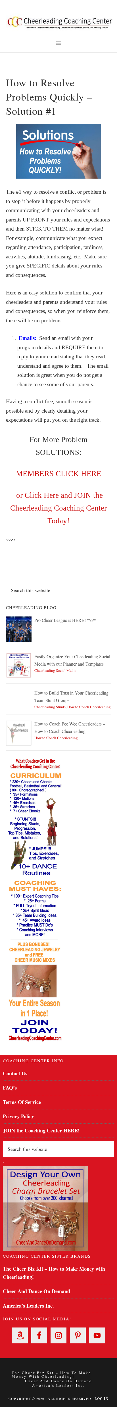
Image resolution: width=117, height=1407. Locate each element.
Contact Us (15, 1073)
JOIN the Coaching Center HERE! (41, 1130)
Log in (101, 1398)
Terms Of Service (22, 1102)
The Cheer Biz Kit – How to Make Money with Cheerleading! (51, 1374)
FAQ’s (10, 1087)
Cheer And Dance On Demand (36, 1291)
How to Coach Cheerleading (89, 706)
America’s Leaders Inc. (28, 1305)
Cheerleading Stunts (50, 706)
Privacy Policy (18, 1116)
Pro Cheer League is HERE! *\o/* (65, 620)
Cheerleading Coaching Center (60, 22)
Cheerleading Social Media (55, 670)
